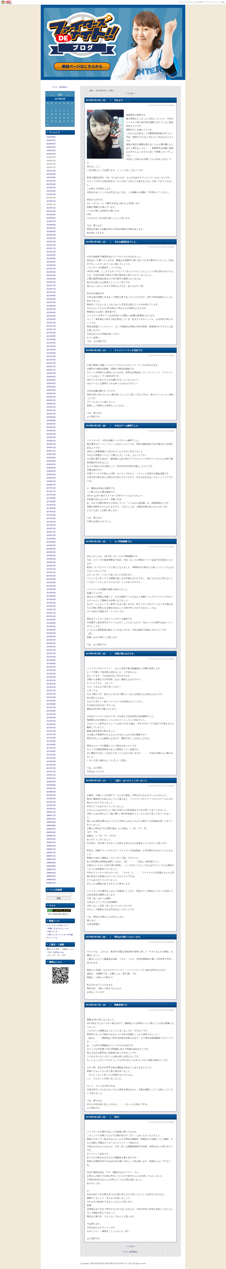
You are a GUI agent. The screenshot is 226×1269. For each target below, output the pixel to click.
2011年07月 (51, 748)
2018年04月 (51, 474)
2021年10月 (51, 333)
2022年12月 (51, 285)
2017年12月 (51, 488)
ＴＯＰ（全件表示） (60, 87)
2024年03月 (51, 235)
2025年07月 (51, 181)
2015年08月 (51, 582)
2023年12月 (51, 245)
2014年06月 (51, 630)
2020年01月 (51, 404)
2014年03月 (51, 640)
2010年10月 (51, 778)
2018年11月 (51, 451)
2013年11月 (51, 653)
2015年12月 (51, 569)
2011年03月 (51, 761)
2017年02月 (51, 522)
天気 (200, 2)
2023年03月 (51, 275)
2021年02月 (51, 360)
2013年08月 (51, 664)
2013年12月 (51, 650)
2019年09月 (51, 417)
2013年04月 (51, 677)
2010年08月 (51, 785)
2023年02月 (51, 279)
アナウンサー (208, 2)
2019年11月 (51, 410)
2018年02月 (51, 481)
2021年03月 (51, 356)
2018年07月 (51, 464)
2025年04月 (51, 191)
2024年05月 (51, 228)
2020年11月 (51, 370)
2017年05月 (51, 512)
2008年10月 (51, 859)
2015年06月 (51, 589)
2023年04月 (51, 272)
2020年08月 (51, 380)
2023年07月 (51, 262)
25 (56, 121)
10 (52, 114)
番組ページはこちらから (82, 66)
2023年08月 (51, 258)
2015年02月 (51, 603)
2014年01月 (51, 647)
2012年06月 (51, 711)
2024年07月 (51, 221)
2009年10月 (51, 819)
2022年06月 (51, 306)
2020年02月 (51, 400)
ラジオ (187, 2)
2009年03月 (51, 842)
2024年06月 (51, 225)
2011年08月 (51, 745)
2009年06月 (51, 832)
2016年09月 (51, 539)
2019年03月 (51, 437)
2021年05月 (51, 350)
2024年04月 (51, 231)
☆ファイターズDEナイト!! (57, 925)
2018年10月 (51, 454)
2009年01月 (51, 849)
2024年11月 (51, 208)
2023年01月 (51, 282)
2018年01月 (51, 485)
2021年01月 (51, 363)
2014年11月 (51, 613)
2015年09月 (51, 579)
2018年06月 (51, 468)
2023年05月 (51, 269)
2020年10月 (51, 373)
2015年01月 (51, 606)
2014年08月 (51, 623)
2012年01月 (51, 728)
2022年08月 (51, 299)
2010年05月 (51, 795)
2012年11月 (51, 694)
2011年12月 (51, 731)
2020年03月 (51, 397)
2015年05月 (51, 593)
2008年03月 (51, 883)
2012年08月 (51, 704)
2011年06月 (51, 751)
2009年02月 (51, 846)
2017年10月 (51, 495)
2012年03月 (51, 721)
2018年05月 (51, 471)
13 (64, 114)
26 (60, 121)
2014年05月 (51, 633)
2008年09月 (51, 863)
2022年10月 (51, 292)
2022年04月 (51, 312)
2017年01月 (51, 525)
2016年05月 (51, 552)
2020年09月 (51, 377)
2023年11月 (51, 248)
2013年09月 (51, 660)
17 (52, 117)
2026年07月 (51, 140)
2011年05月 (51, 755)
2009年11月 (51, 815)
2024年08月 (51, 218)
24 (52, 121)
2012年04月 (51, 718)
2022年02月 (51, 319)
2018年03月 (51, 478)
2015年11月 (51, 572)
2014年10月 (51, 616)
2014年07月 (51, 626)
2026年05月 (51, 147)
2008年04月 (51, 880)
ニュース (194, 2)
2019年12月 (51, 407)
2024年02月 (51, 238)
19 (60, 117)
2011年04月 (51, 758)
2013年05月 (51, 674)
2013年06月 (51, 670)
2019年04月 (51, 434)
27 (64, 121)
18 (56, 117)
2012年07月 (51, 707)
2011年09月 (51, 741)
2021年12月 (51, 326)
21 (68, 117)
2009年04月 (51, 839)
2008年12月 (51, 853)
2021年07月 (51, 343)
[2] (132, 93)
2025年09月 (51, 174)
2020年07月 (51, 383)
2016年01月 (51, 566)
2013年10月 (51, 657)
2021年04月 (51, 353)
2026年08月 (51, 137)
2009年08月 (51, 826)
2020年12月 (51, 366)
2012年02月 (51, 724)
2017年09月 (51, 498)
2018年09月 (51, 458)
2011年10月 (51, 738)
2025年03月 (51, 194)
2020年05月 (51, 390)
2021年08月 (51, 339)
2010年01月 (51, 809)
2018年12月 (51, 447)
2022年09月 (51, 296)
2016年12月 (51, 528)
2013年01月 (51, 687)
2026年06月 (51, 144)
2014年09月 (51, 620)
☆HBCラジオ (51, 932)
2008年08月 (51, 866)
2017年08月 (51, 501)
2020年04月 (51, 393)
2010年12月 (51, 772)
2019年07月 (51, 424)
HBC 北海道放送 (6, 2)
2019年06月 (51, 427)
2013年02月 (51, 684)
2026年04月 (51, 150)
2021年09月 (51, 336)
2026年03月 (51, 154)
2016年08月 (51, 542)
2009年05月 (51, 836)
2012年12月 (51, 691)
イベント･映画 (219, 2)
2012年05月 (51, 714)
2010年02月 (51, 805)
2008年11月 (51, 856)
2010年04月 (51, 799)
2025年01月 (51, 201)
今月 (60, 95)
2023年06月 (51, 265)
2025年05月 (51, 188)
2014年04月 (51, 636)
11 (56, 114)
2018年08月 (51, 461)
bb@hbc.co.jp (58, 952)
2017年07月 (51, 505)
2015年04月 (51, 596)
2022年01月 (51, 323)
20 (64, 117)
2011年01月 (51, 768)
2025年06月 (51, 184)
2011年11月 (51, 734)
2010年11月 (51, 775)
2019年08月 (51, 420)
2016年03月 (51, 559)
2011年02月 (51, 765)
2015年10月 (51, 576)
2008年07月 (51, 869)
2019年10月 (51, 414)
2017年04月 (51, 515)
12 (60, 114)
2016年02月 (51, 562)
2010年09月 (51, 782)
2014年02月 (51, 643)
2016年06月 (51, 549)
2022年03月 (51, 316)
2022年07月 (51, 302)
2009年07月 (51, 829)
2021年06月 (51, 346)
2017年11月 (51, 491)
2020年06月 (51, 387)
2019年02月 (51, 441)
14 (68, 114)
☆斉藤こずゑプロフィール (57, 928)
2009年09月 (51, 822)
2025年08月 (51, 177)
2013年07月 (51, 667)
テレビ (180, 2)
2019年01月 (51, 444)
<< (127, 93)
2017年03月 (51, 518)
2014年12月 (51, 609)
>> (134, 93)
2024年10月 (51, 211)
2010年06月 (51, 792)
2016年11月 (51, 532)
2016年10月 (51, 535)
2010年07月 (51, 788)
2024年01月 (51, 242)
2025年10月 (51, 171)
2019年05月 (51, 431)
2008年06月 (51, 873)
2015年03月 (51, 599)
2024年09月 (51, 215)
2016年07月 (51, 545)
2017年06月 (51, 508)
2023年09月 (51, 255)
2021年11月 (51, 329)
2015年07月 (51, 586)
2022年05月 (51, 309)
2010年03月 (51, 802)
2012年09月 (51, 701)
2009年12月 (51, 812)
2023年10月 (51, 252)
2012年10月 (51, 697)
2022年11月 (51, 289)
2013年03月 (51, 680)
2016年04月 (51, 555)
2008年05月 (51, 876)
